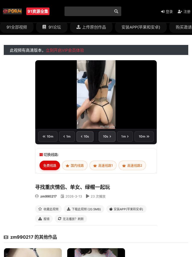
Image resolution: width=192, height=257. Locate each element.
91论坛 (54, 27)
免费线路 (49, 165)
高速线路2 (134, 165)
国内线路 (77, 165)
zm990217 (48, 196)
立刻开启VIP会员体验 (65, 50)
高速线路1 (105, 165)
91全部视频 (16, 27)
